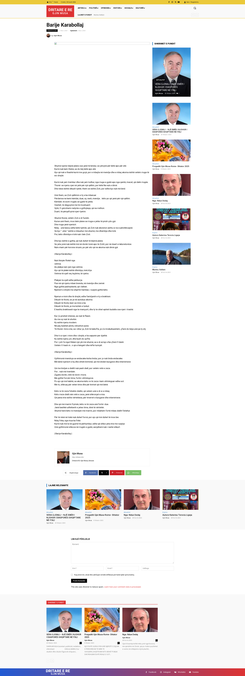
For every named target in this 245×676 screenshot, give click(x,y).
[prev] (192, 14)
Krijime (154, 232)
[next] (197, 14)
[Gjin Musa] (48, 35)
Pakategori (52, 30)
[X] (175, 2)
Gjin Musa (58, 35)
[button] (195, 8)
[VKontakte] (175, 672)
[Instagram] (172, 2)
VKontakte (181, 672)
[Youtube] (178, 2)
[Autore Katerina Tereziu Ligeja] (171, 219)
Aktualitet (160, 83)
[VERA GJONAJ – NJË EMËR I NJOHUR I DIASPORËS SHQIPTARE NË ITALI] (171, 114)
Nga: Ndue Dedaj (160, 201)
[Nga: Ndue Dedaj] (171, 185)
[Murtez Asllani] (171, 254)
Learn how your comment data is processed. (122, 587)
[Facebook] (169, 2)
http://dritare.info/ (78, 457)
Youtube (195, 672)
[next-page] (52, 660)
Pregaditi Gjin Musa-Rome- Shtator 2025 (170, 166)
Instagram (167, 672)
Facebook (152, 672)
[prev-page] (48, 660)
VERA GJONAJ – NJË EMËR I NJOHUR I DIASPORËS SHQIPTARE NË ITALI (169, 130)
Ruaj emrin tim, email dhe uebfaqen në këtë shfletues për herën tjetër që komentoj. (104, 575)
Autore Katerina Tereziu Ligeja (166, 235)
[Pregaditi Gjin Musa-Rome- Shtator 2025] (171, 72)
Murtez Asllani (99, 15)
